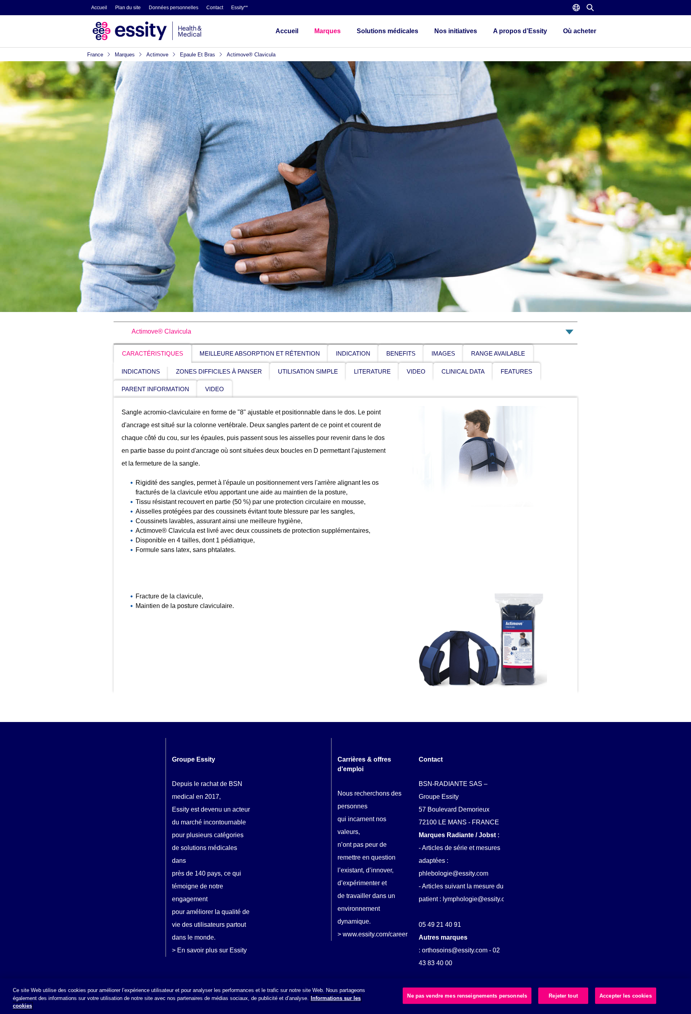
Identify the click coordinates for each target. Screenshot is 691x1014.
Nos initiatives (455, 31)
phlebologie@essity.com (453, 873)
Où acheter (579, 31)
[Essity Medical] (173, 31)
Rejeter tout (563, 995)
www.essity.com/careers (377, 934)
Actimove (158, 55)
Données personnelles (173, 7)
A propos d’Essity (520, 31)
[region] (345, 996)
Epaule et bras (198, 55)
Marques (327, 31)
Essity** (239, 7)
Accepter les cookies (625, 995)
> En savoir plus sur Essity (209, 950)
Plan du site (128, 7)
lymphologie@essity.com (478, 899)
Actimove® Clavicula (251, 55)
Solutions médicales (387, 31)
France (96, 55)
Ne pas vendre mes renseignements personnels (467, 995)
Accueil (99, 7)
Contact (214, 7)
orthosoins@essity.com (454, 950)
